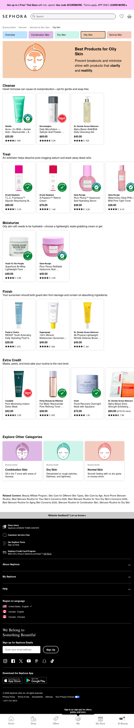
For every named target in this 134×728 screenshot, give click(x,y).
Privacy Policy (9, 696)
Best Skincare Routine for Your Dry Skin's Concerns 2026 (97, 499)
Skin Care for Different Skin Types (66, 495)
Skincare (23, 27)
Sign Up (50, 649)
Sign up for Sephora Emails (18, 642)
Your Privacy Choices (64, 696)
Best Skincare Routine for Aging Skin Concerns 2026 (30, 502)
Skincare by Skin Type (40, 27)
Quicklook (10, 109)
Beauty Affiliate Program (34, 495)
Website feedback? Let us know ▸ (67, 515)
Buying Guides (9, 27)
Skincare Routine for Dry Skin (115, 502)
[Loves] (122, 16)
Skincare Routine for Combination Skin (78, 502)
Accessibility (37, 696)
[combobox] (73, 16)
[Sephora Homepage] (14, 16)
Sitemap (49, 696)
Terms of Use (23, 696)
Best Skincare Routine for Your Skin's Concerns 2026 (39, 499)
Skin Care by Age (94, 495)
